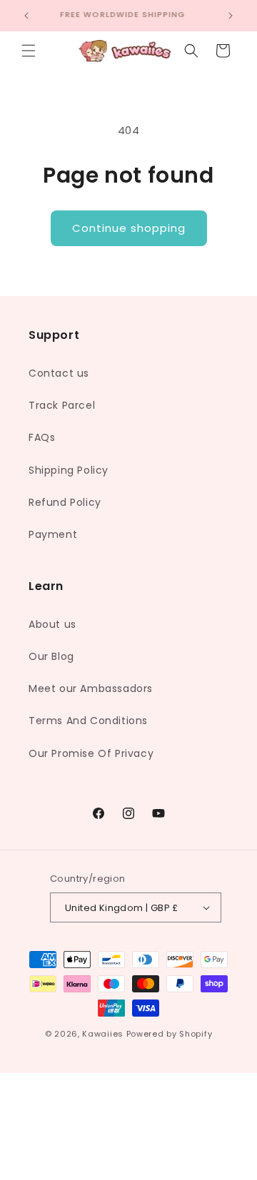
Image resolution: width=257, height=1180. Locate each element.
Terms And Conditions (88, 720)
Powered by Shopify (169, 1033)
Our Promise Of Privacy (91, 753)
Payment (53, 534)
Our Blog (51, 656)
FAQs (42, 437)
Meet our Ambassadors (91, 688)
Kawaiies (103, 1033)
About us (52, 624)
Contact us (59, 373)
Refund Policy (65, 502)
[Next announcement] (230, 15)
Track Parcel (62, 405)
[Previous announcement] (26, 15)
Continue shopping (129, 227)
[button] (28, 50)
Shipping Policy (69, 470)
